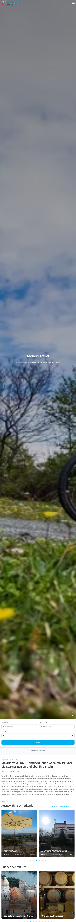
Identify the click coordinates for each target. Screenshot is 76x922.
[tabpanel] (19, 833)
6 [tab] (45, 860)
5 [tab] (42, 860)
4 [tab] (39, 860)
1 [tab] (30, 860)
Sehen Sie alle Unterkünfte (60, 806)
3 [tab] (36, 860)
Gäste (3, 732)
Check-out (43, 722)
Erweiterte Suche (37, 750)
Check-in (4, 722)
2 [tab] (33, 860)
